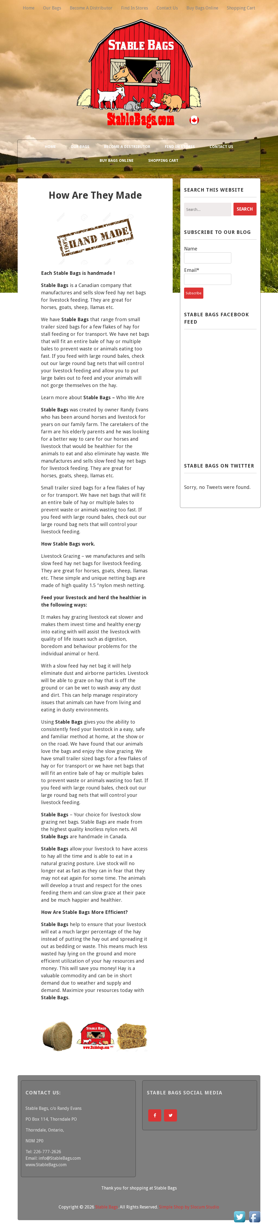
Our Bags (52, 8)
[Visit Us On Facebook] (254, 1222)
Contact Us (167, 8)
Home (28, 8)
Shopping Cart (241, 8)
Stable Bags (106, 1207)
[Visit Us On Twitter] (239, 1222)
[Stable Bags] (139, 123)
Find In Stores (134, 8)
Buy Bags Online (202, 8)
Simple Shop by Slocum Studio (189, 1207)
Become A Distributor (91, 8)
